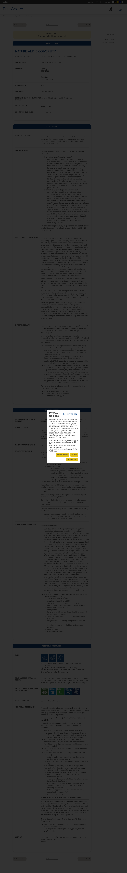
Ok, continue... (72, 459)
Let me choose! (62, 455)
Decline (74, 455)
